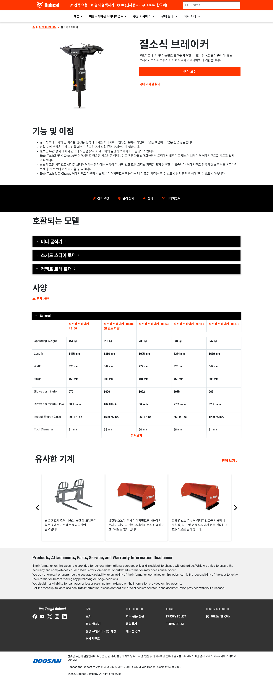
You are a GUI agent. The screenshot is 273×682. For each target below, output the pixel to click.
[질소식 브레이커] (83, 76)
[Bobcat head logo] (48, 5)
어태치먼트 (174, 198)
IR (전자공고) (130, 5)
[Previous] (38, 507)
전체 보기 (229, 461)
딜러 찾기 (128, 198)
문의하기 (131, 624)
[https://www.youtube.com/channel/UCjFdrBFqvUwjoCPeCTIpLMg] (42, 617)
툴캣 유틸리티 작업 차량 (101, 631)
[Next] (234, 507)
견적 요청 (80, 5)
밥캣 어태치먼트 (47, 27)
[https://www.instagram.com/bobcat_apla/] (57, 617)
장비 (150, 198)
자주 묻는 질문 (135, 616)
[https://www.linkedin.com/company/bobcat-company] (64, 617)
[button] (136, 241)
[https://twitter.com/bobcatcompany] (49, 617)
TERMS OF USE (175, 624)
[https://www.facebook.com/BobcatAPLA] (34, 617)
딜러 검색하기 (104, 5)
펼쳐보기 (136, 435)
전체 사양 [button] (43, 298)
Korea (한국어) (157, 5)
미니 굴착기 (93, 624)
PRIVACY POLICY (176, 616)
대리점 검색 (133, 631)
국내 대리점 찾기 (149, 84)
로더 (89, 616)
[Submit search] (237, 5)
